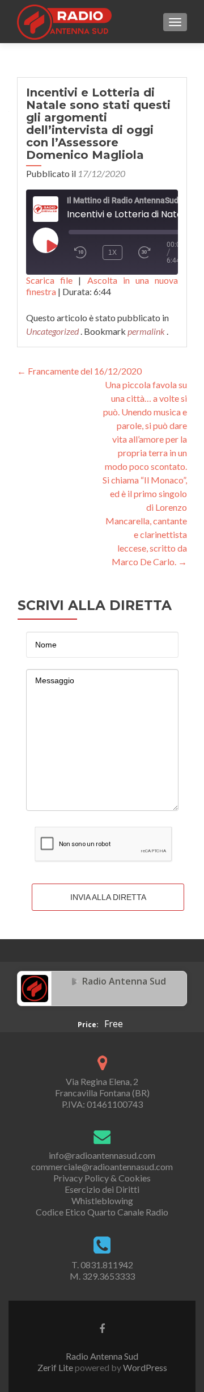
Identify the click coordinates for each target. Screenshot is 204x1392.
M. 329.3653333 (102, 1276)
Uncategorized (52, 331)
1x (112, 252)
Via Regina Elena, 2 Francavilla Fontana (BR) (102, 1087)
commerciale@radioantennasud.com (102, 1166)
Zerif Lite (56, 1367)
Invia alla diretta (108, 897)
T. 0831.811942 (102, 1264)
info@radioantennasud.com (102, 1155)
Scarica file (49, 280)
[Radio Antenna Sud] (34, 987)
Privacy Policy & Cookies (102, 1177)
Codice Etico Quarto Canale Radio (102, 1211)
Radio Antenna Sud (124, 981)
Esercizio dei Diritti (102, 1189)
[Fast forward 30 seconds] (149, 252)
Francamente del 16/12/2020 (79, 370)
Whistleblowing (102, 1200)
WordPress (144, 1367)
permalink (147, 331)
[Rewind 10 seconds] (80, 252)
